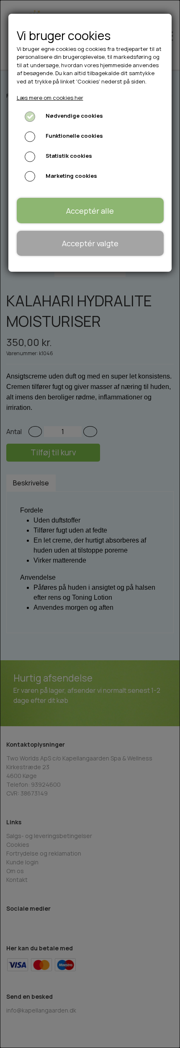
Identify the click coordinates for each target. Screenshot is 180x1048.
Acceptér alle (90, 211)
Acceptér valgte (90, 243)
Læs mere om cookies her (50, 97)
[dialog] (90, 524)
